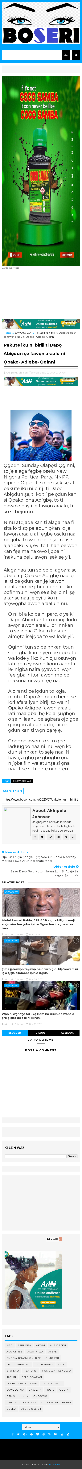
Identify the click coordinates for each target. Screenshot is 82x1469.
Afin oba (24, 1345)
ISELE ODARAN (31, 1377)
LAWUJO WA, (58, 372)
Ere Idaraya (44, 1364)
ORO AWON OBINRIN (56, 1402)
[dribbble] (44, 1434)
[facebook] (12, 1434)
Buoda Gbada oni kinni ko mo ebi (32, 1358)
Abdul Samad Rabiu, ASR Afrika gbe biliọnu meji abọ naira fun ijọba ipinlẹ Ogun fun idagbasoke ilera (38, 924)
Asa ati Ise (14, 1351)
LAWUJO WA (23, 332)
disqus (40, 1032)
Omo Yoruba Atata (21, 1402)
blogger (14, 1032)
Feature (30, 1370)
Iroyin (11, 1377)
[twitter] (18, 1434)
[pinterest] (31, 1434)
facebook (66, 1032)
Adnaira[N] (71, 321)
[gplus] (25, 1434)
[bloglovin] (37, 1434)
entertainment (18, 1364)
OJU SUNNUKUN (17, 1396)
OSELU (11, 1408)
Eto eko (12, 1370)
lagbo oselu (52, 1383)
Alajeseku (58, 1345)
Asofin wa (35, 1351)
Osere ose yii (31, 1408)
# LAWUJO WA (22, 780)
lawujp (35, 1389)
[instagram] (62, 1434)
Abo (9, 1345)
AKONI (40, 1345)
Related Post (13, 882)
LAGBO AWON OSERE (21, 1383)
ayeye (52, 1351)
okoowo (40, 1396)
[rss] (49, 1434)
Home (7, 332)
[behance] (55, 1434)
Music (50, 1389)
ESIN (61, 1364)
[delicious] (68, 1434)
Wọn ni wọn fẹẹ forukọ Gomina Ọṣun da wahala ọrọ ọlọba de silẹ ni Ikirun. (38, 1016)
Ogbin (64, 1389)
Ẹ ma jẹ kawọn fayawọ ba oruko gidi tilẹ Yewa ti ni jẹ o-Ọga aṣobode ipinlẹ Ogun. (40, 971)
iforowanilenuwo (56, 1370)
